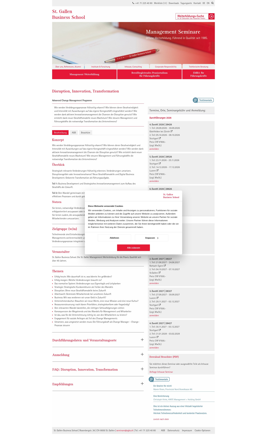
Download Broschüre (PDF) (164, 356)
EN (208, 3)
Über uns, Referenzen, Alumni (68, 66)
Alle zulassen (133, 248)
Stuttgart (154, 138)
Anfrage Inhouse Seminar (161, 371)
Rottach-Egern (156, 265)
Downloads (174, 3)
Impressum (187, 430)
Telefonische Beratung (198, 66)
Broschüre (85, 132)
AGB (74, 132)
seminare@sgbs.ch (124, 430)
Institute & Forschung (100, 66)
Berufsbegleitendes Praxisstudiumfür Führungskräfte (150, 74)
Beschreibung (60, 132)
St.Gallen (153, 272)
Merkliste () (160, 3)
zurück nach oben (161, 419)
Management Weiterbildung (84, 74)
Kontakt (197, 3)
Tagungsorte (186, 3)
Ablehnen (114, 238)
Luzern (152, 170)
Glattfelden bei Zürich (159, 131)
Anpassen (150, 238)
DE (204, 3)
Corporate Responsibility (165, 66)
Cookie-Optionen (202, 430)
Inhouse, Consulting (133, 66)
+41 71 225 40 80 (143, 3)
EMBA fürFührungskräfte (198, 74)
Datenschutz (173, 430)
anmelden (154, 148)
